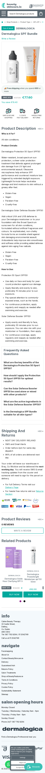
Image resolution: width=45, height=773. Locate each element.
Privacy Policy (7, 683)
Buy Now (14, 594)
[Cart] (41, 13)
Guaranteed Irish (8, 665)
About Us (5, 655)
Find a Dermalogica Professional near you (19, 737)
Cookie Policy (7, 687)
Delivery (5, 662)
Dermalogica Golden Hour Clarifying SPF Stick (14, 579)
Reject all (22, 763)
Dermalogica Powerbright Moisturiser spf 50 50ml (33, 578)
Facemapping (7, 651)
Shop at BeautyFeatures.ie (12, 676)
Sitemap (5, 694)
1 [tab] (21, 601)
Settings (22, 757)
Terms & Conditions (10, 680)
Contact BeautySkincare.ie (12, 658)
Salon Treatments (9, 673)
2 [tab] (25, 601)
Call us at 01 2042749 (10, 638)
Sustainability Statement (11, 691)
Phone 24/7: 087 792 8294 (13, 722)
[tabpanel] (12, 572)
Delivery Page (11, 487)
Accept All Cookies (22, 767)
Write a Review (9, 38)
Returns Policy (7, 669)
